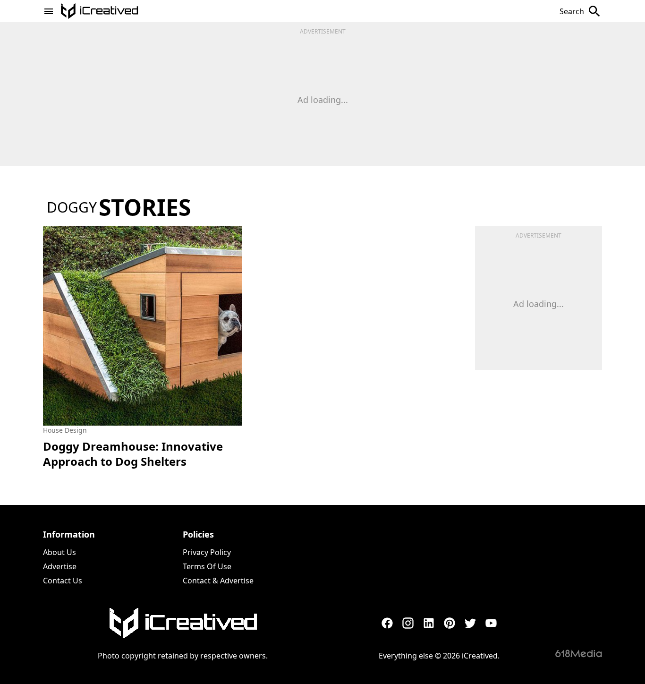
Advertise (59, 566)
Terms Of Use (207, 566)
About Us (59, 552)
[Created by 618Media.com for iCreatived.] (578, 653)
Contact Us (62, 580)
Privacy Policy (207, 552)
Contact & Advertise (218, 580)
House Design (65, 430)
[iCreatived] (182, 623)
